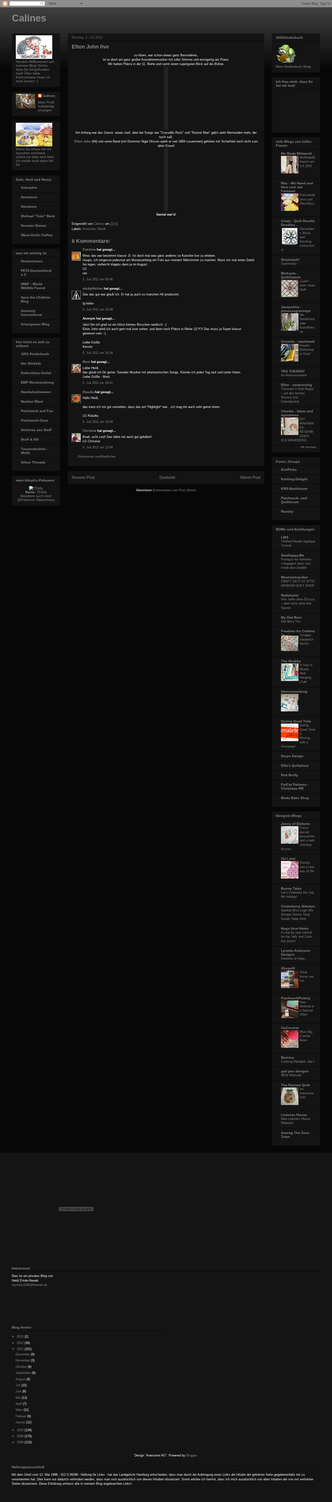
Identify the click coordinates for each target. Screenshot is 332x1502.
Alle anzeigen (308, 446)
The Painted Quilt (295, 1085)
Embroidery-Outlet (36, 373)
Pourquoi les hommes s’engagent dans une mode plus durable (296, 563)
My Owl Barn (291, 617)
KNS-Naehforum (294, 489)
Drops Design (292, 756)
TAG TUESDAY (293, 371)
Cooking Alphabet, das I (298, 1061)
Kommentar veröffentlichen (97, 456)
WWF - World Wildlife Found (33, 286)
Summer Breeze (33, 225)
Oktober (22, 1367)
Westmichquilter (294, 577)
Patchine (89, 249)
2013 (21, 1336)
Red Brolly (289, 775)
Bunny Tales (291, 888)
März (20, 1410)
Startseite (167, 477)
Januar (21, 1422)
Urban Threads (33, 462)
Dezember (23, 1354)
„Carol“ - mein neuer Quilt (307, 285)
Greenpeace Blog (35, 324)
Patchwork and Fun (37, 411)
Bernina (287, 1057)
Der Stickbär (31, 363)
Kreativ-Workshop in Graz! (307, 350)
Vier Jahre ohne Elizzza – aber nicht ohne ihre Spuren (298, 603)
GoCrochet (290, 1028)
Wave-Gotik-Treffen (37, 235)
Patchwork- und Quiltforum (294, 500)
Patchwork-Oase (34, 420)
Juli (18, 1385)
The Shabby (291, 661)
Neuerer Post (83, 477)
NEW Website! (291, 1075)
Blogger (191, 1455)
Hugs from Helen (295, 928)
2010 (21, 1430)
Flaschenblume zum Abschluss (307, 199)
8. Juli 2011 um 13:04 (98, 447)
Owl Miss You (290, 621)
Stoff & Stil (30, 439)
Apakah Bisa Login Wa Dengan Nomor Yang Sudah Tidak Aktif (297, 914)
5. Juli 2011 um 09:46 (98, 279)
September (24, 1373)
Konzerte (89, 229)
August (21, 1379)
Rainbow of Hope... (294, 958)
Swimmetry (289, 263)
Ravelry (287, 511)
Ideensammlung (294, 691)
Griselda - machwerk (298, 341)
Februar (21, 1416)
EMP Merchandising (37, 382)
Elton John (82, 141)
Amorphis (29, 187)
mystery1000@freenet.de (29, 1285)
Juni (19, 1391)
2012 (21, 1343)
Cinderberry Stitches (298, 906)
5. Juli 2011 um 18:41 (98, 383)
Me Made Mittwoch (296, 153)
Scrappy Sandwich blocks (306, 639)
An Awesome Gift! (307, 1093)
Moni (86, 362)
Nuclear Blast (32, 401)
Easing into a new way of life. (307, 867)
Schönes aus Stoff (36, 430)
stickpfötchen (93, 288)
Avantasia (29, 197)
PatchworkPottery (295, 998)
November (23, 1360)
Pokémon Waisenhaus (38, 500)
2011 (21, 1349)
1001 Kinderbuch (35, 354)
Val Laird (288, 858)
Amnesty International (31, 313)
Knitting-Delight (294, 479)
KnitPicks (289, 470)
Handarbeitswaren (36, 392)
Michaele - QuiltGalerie (291, 275)
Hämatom (28, 206)
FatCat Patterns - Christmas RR (295, 786)
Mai (19, 1397)
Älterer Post (250, 477)
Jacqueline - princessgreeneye (296, 309)
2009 (21, 1436)
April (19, 1404)
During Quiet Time (296, 721)
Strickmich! (290, 260)
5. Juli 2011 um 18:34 (98, 353)
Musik (101, 229)
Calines (29, 18)
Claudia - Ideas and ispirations (297, 413)
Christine (89, 431)
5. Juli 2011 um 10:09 (98, 309)
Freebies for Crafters (298, 631)
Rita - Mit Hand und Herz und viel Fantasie (297, 187)
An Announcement (294, 375)
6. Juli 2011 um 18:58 (98, 422)
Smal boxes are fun (307, 976)
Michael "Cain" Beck (38, 216)
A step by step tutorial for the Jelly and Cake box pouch (296, 937)
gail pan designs (295, 1071)
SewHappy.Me (292, 555)
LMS (284, 537)
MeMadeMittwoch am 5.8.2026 (307, 162)
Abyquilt (288, 968)
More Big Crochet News (306, 1036)
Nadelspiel (289, 595)
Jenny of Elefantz (295, 824)
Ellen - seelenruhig (296, 385)
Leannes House (294, 1115)
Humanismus (32, 261)
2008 (21, 1442)
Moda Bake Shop (295, 798)
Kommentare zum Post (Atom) (174, 490)
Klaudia (88, 392)
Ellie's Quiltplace (295, 765)
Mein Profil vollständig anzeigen (46, 106)
